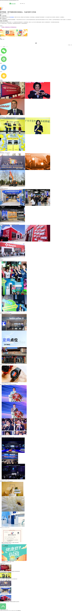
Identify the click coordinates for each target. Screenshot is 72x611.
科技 (17, 0)
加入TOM (6, 609)
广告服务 (4, 609)
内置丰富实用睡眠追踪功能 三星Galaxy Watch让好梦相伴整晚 (10, 382)
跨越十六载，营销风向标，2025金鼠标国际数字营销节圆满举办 (8, 384)
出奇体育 (2, 13)
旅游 (7, 0)
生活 (8, 0)
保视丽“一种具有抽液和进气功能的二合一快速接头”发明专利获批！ (10, 542)
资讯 (1, 0)
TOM (0, 312)
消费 (15, 0)
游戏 (5, 0)
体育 (4, 0)
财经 (12, 0)
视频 (11, 0)
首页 (0, 0)
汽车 (16, 0)
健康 (13, 0)
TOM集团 (1, 609)
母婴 (9, 0)
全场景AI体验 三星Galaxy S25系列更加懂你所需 (6, 481)
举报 (0, 38)
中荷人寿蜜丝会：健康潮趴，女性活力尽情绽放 (8, 561)
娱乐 (3, 0)
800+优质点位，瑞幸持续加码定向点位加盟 (5, 313)
